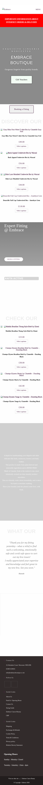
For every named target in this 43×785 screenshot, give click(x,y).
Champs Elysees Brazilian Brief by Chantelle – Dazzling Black (21, 355)
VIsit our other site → (14, 778)
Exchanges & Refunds (13, 730)
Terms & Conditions (12, 737)
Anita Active (14, 278)
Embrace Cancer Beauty (13, 712)
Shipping (9, 726)
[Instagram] (14, 684)
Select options (21, 146)
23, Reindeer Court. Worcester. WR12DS (18, 665)
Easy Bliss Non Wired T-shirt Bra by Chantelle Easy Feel (21, 136)
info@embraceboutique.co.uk (15, 673)
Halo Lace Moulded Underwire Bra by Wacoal (22, 179)
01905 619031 (10, 669)
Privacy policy (10, 741)
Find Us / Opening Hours (13, 700)
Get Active (13, 272)
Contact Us (9, 704)
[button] (3, 560)
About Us (9, 696)
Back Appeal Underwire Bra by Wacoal (21, 157)
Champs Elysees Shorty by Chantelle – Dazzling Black (21, 380)
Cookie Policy (10, 734)
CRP (7, 715)
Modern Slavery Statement (14, 745)
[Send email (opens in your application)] (22, 2)
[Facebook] (20, 2)
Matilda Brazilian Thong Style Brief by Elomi (21, 331)
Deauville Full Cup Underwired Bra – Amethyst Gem (21, 200)
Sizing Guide (10, 708)
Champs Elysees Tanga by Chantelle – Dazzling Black (21, 401)
